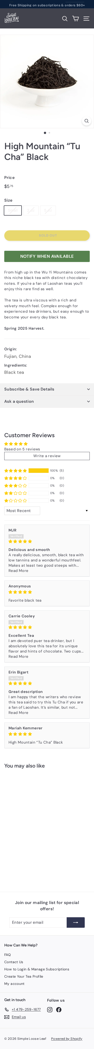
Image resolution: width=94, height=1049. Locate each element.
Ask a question (19, 401)
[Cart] (75, 18)
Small (13, 210)
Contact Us (13, 962)
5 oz (48, 210)
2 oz (31, 210)
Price (9, 177)
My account (14, 983)
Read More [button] (18, 570)
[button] (15, 470)
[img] (47, 541)
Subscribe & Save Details (29, 389)
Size (8, 200)
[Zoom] (86, 121)
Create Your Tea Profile (23, 976)
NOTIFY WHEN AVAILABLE (47, 256)
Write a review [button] (46, 455)
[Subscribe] (76, 922)
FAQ (7, 954)
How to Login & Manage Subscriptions (36, 969)
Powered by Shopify (66, 1039)
